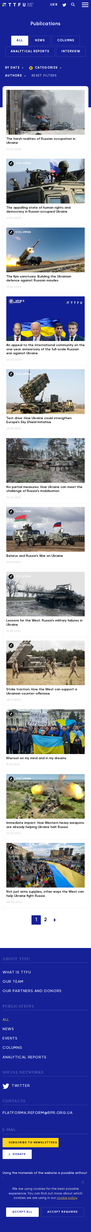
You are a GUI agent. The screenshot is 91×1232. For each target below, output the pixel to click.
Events (10, 1038)
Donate (19, 1154)
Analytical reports (25, 1057)
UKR (54, 4)
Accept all (22, 1212)
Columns (12, 1048)
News (8, 1029)
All (6, 1020)
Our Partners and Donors (32, 991)
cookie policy (67, 1198)
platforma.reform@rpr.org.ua (38, 1113)
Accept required (62, 1212)
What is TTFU (17, 972)
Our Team (13, 982)
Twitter (21, 1086)
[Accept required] (82, 1182)
